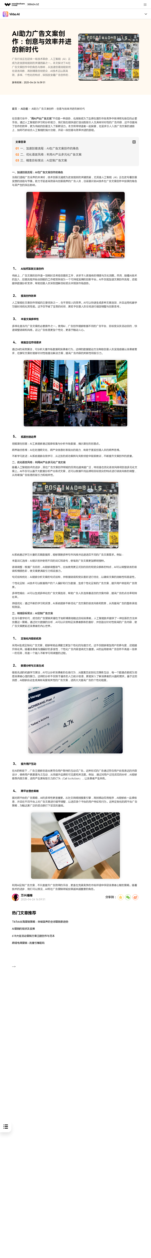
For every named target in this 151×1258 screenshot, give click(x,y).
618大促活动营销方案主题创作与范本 (33, 936)
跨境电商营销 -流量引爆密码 (28, 943)
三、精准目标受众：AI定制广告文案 (43, 160)
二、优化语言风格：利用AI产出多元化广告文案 (51, 154)
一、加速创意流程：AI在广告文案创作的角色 (49, 148)
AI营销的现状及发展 (23, 928)
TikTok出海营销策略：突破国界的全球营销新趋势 (40, 921)
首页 (14, 108)
